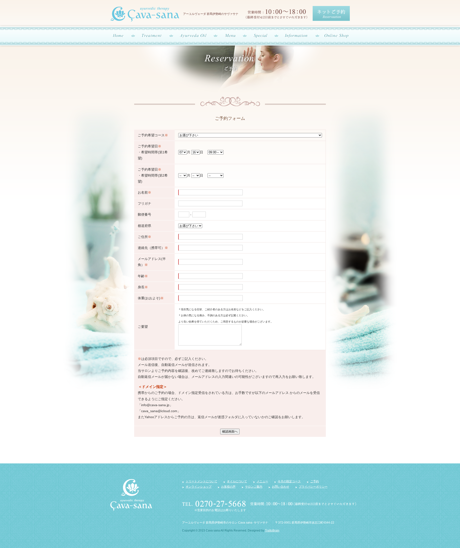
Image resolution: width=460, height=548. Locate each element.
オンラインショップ (199, 486)
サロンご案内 (253, 486)
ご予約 (314, 481)
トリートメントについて (201, 481)
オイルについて (237, 481)
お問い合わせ (280, 486)
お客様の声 (228, 486)
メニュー (262, 481)
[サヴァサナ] (131, 508)
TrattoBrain (272, 530)
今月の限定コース (289, 481)
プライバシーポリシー (313, 486)
